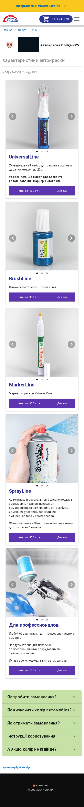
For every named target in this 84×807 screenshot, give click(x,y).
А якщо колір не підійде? (42, 749)
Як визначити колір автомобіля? (42, 710)
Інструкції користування (42, 736)
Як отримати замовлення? (42, 723)
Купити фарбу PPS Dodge (16, 767)
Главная (7, 30)
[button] (77, 19)
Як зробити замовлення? (42, 696)
